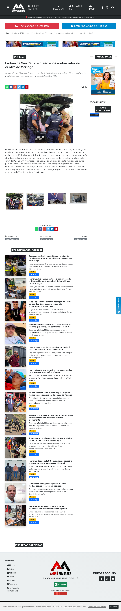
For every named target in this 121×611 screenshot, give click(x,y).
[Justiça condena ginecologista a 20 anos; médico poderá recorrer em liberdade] (15, 493)
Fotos (11, 577)
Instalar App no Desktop (34, 25)
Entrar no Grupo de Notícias (90, 25)
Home (12, 565)
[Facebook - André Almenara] (101, 578)
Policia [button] (95, 115)
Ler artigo (34, 274)
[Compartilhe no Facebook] (11, 87)
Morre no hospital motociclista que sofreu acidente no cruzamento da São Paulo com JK (61, 17)
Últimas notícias (33, 7)
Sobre (11, 569)
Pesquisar (59, 9)
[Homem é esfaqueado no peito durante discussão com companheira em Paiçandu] (15, 515)
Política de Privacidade (97, 607)
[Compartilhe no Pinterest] (27, 87)
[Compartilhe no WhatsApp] (7, 87)
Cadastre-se (76, 7)
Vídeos (12, 580)
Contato (13, 584)
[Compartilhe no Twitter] (19, 87)
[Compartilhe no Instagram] (15, 87)
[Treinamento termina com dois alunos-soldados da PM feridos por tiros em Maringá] (15, 447)
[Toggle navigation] (7, 7)
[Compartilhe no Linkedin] (23, 87)
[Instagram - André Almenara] (107, 578)
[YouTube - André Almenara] (113, 578)
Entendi (113, 607)
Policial (32, 272)
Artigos (12, 573)
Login (92, 9)
